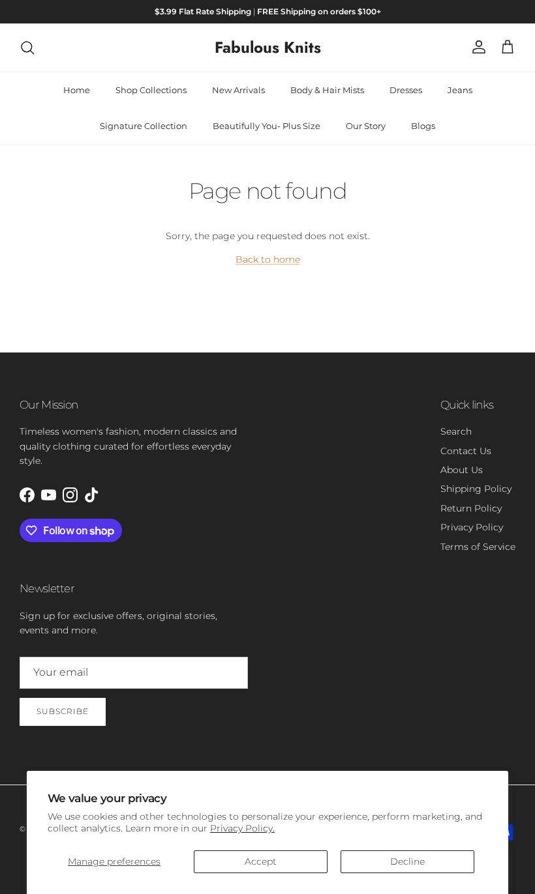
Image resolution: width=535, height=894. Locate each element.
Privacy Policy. (242, 828)
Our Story (366, 126)
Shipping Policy (476, 489)
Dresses (406, 90)
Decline (407, 861)
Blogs (423, 126)
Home (76, 90)
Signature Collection (143, 126)
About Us (461, 470)
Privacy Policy (471, 527)
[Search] (27, 47)
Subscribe (63, 711)
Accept (261, 861)
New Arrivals (238, 90)
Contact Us (465, 451)
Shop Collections (151, 90)
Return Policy (471, 508)
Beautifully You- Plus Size (266, 126)
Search (456, 431)
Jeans (460, 90)
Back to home (268, 259)
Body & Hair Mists (327, 90)
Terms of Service (477, 547)
